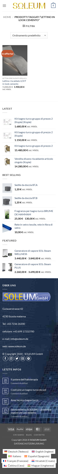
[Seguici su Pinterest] (28, 358)
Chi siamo (18, 435)
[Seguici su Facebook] (5, 358)
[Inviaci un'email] (22, 358)
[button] (4, 6)
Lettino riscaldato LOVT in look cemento (14, 82)
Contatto (39, 435)
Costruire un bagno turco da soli (28, 389)
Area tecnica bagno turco (24, 400)
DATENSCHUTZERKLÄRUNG (29, 443)
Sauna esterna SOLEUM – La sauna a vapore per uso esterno (31, 411)
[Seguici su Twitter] (17, 358)
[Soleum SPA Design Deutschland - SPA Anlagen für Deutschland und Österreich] (29, 6)
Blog (29, 435)
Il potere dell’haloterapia (24, 379)
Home (7, 16)
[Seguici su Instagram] (11, 358)
